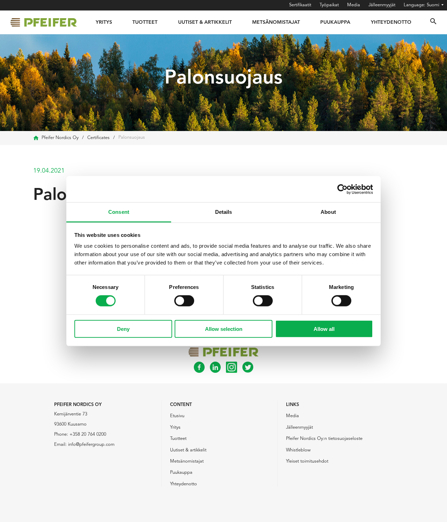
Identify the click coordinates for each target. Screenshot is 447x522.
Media (353, 5)
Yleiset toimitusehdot (307, 461)
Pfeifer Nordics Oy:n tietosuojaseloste (324, 438)
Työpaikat (329, 5)
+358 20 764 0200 (87, 434)
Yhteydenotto (391, 22)
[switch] (184, 300)
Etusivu (177, 416)
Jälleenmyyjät (381, 5)
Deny (123, 329)
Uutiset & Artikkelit (205, 22)
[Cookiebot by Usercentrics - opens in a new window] (342, 189)
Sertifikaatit (300, 5)
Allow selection (223, 329)
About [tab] (328, 212)
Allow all (324, 329)
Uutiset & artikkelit (188, 450)
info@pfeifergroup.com (91, 444)
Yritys (104, 22)
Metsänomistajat (276, 22)
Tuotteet (144, 22)
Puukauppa (335, 22)
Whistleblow (298, 450)
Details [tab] (223, 212)
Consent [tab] (118, 212)
